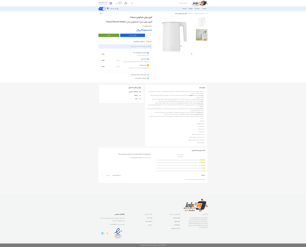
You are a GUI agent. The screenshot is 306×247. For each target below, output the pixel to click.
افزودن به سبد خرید (132, 35)
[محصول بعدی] (99, 13)
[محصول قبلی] (102, 13)
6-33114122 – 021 (113, 224)
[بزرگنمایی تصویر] (192, 54)
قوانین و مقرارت (176, 218)
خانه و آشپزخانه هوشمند (199, 14)
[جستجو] (132, 3)
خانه (207, 14)
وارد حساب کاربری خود (137, 158)
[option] (202, 22)
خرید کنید (109, 35)
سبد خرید (150, 225)
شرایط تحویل (177, 221)
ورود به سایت (149, 218)
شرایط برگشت (177, 225)
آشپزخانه (190, 14)
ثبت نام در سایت (148, 221)
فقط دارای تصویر (116, 175)
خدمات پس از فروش (175, 228)
